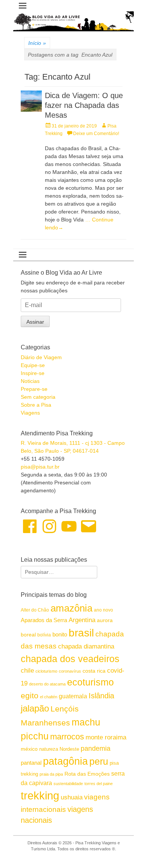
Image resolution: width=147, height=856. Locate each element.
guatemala (73, 696)
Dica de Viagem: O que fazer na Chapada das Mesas (84, 105)
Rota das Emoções (87, 774)
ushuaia (72, 797)
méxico (29, 749)
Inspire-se (32, 373)
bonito (59, 634)
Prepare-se (34, 389)
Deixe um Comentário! (96, 133)
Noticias (30, 381)
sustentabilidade (68, 783)
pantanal (31, 762)
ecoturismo (90, 682)
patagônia (65, 761)
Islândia (101, 696)
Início (37, 43)
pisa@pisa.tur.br (40, 467)
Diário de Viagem (41, 357)
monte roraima (106, 737)
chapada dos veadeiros (70, 658)
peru (98, 761)
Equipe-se (33, 365)
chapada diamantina (86, 646)
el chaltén (48, 697)
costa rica (94, 671)
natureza (48, 749)
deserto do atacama (47, 684)
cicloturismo (46, 671)
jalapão (35, 708)
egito (29, 695)
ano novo (103, 610)
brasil (81, 633)
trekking (40, 795)
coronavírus (70, 671)
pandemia (95, 748)
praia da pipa (51, 774)
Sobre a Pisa (36, 405)
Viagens (30, 413)
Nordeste (69, 749)
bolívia (44, 635)
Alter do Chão (35, 610)
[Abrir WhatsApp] (128, 836)
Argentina (82, 620)
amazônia (71, 608)
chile (27, 670)
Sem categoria (38, 397)
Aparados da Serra (44, 620)
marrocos (67, 736)
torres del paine (98, 783)
